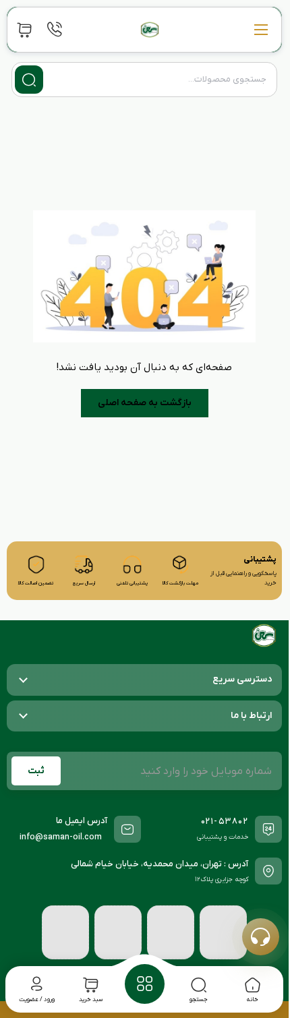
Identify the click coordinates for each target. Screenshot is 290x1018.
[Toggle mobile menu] (261, 30)
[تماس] (54, 29)
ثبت (36, 771)
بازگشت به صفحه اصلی (145, 402)
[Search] (29, 79)
